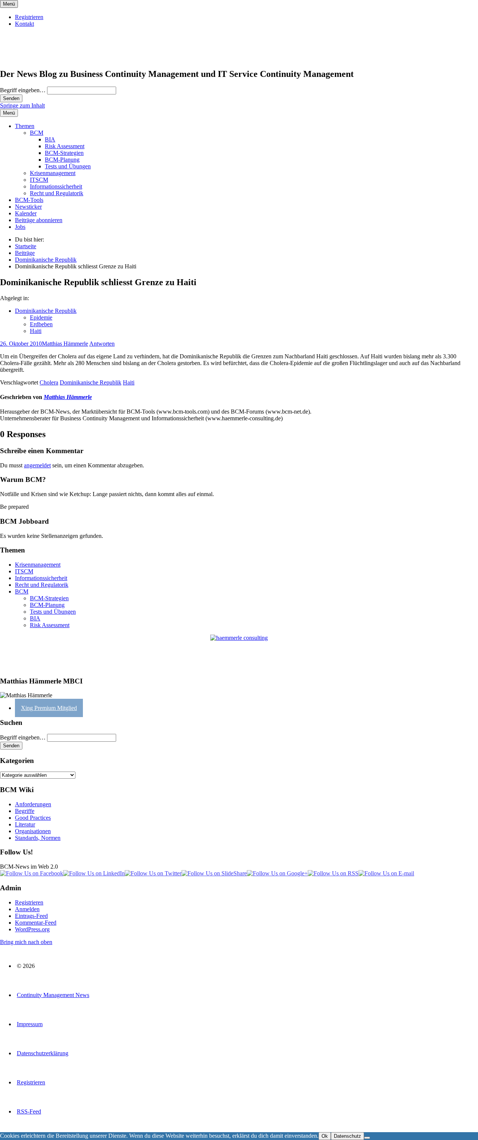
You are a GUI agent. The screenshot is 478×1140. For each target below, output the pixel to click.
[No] (367, 1138)
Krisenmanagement (52, 173)
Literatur (25, 824)
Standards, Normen (37, 838)
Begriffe (24, 811)
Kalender (26, 213)
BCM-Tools (29, 200)
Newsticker (28, 206)
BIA (50, 139)
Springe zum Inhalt (22, 105)
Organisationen (33, 831)
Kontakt (24, 24)
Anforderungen (33, 804)
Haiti (35, 331)
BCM (36, 133)
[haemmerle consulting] (239, 652)
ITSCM (39, 180)
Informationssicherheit (56, 186)
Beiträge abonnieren (38, 220)
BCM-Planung (62, 159)
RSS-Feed (29, 1111)
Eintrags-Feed (31, 916)
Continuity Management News (53, 995)
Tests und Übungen (68, 166)
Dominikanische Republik (46, 311)
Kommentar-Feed (35, 922)
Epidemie (41, 317)
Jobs (20, 227)
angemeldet (37, 465)
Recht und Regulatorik (56, 193)
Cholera (49, 382)
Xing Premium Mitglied (49, 708)
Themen (24, 126)
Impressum (30, 1024)
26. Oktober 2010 (21, 343)
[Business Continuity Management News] (45, 58)
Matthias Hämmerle (65, 343)
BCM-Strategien (64, 153)
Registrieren (29, 17)
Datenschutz (347, 1136)
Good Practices (33, 817)
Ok (325, 1136)
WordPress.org (32, 929)
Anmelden (27, 909)
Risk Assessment (64, 146)
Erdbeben (41, 324)
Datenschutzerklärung (42, 1053)
